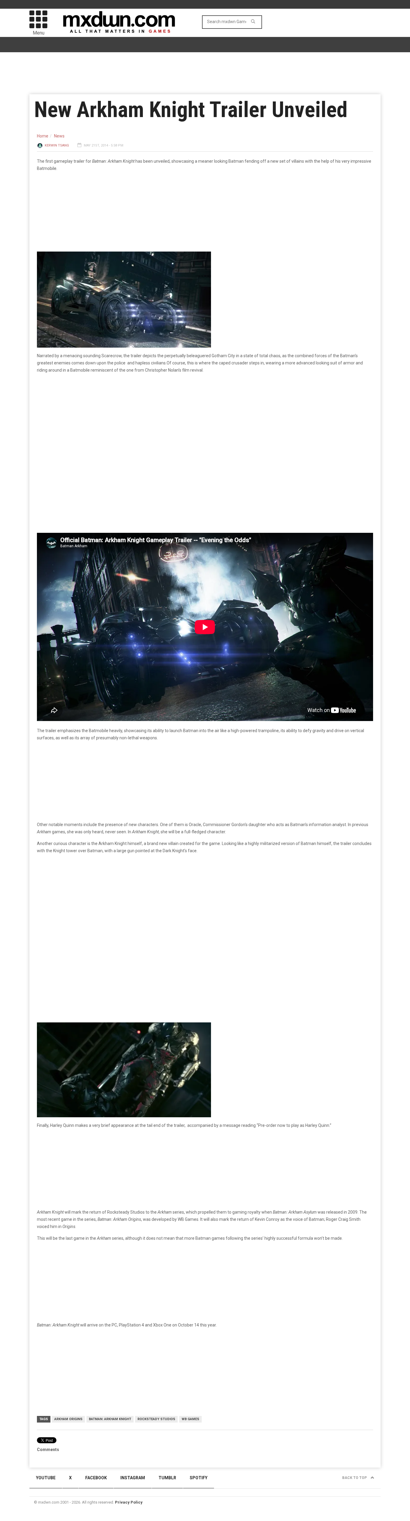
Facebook (96, 1477)
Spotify (198, 1477)
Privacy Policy (129, 1502)
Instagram (132, 1477)
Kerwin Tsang (57, 145)
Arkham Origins (68, 1419)
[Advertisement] (205, 905)
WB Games (190, 1419)
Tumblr (167, 1477)
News (59, 136)
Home (42, 136)
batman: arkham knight (110, 1419)
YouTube (46, 1477)
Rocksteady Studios (156, 1419)
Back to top (355, 1478)
